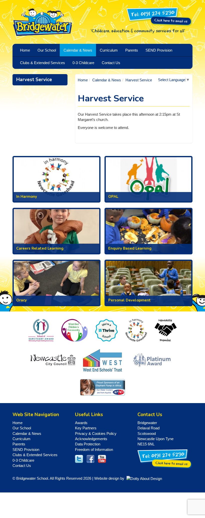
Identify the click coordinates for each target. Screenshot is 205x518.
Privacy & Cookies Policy (95, 433)
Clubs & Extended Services (35, 455)
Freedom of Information (94, 449)
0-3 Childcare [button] (83, 63)
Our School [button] (47, 50)
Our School (21, 428)
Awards (81, 423)
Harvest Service (34, 79)
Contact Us (111, 63)
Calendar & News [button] (78, 50)
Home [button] (25, 50)
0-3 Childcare (23, 460)
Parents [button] (131, 50)
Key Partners (85, 428)
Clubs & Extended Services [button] (42, 63)
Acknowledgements (91, 439)
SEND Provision (159, 50)
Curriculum (21, 439)
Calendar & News (106, 80)
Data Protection (87, 444)
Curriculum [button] (109, 50)
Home (83, 80)
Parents (18, 444)
